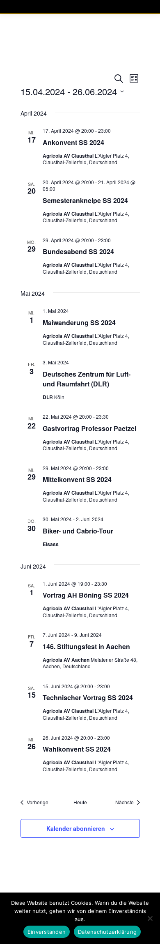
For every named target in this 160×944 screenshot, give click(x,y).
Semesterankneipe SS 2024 (85, 200)
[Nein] (150, 918)
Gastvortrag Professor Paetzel (89, 428)
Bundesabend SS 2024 (78, 251)
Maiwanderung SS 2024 (79, 322)
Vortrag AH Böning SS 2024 (86, 595)
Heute (80, 802)
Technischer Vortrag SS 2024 (88, 697)
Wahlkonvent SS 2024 (77, 749)
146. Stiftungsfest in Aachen (86, 646)
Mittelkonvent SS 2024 (77, 479)
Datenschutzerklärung (107, 931)
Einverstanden (46, 931)
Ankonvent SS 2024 (73, 142)
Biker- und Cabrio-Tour (78, 531)
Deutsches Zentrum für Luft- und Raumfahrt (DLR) (86, 378)
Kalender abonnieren (75, 828)
